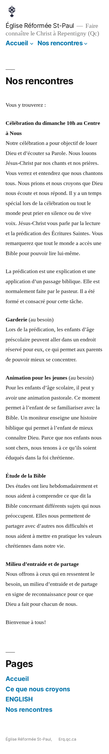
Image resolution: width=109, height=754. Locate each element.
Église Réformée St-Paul (40, 25)
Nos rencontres (60, 43)
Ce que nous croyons (38, 689)
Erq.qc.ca (67, 739)
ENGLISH (19, 699)
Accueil (17, 43)
